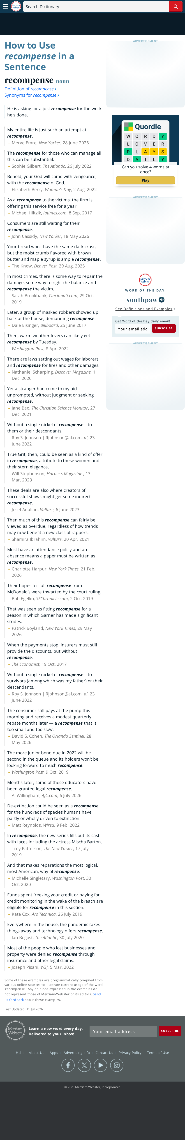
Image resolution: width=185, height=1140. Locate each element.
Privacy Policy (131, 1052)
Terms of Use (158, 1052)
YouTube (100, 1065)
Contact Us (104, 1052)
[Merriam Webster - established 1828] (16, 6)
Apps (54, 1052)
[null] (161, 300)
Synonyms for (30, 95)
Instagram (116, 1065)
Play (145, 180)
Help (20, 1052)
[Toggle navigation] (5, 6)
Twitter (84, 1065)
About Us (37, 1052)
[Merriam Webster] (145, 280)
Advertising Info (77, 1052)
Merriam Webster (15, 1030)
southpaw (142, 299)
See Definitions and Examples (143, 308)
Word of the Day (145, 290)
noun (62, 81)
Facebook (68, 1065)
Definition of (29, 89)
